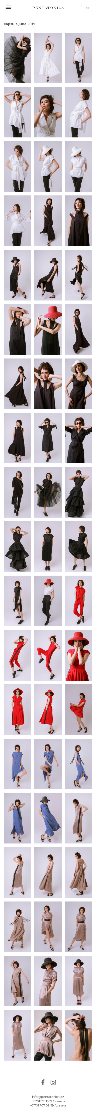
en (88, 8)
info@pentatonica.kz (48, 1097)
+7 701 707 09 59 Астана (48, 1105)
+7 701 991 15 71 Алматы (48, 1101)
